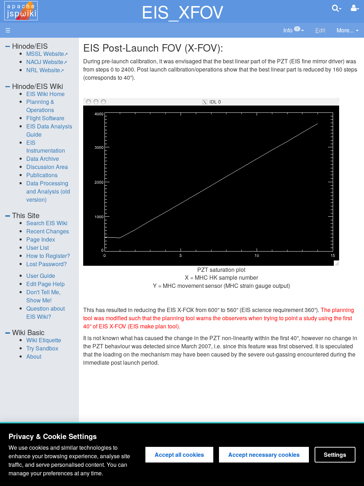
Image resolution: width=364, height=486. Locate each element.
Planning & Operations (40, 105)
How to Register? (48, 256)
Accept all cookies (179, 454)
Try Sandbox (42, 348)
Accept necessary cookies (264, 454)
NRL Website (43, 70)
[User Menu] (355, 8)
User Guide (40, 275)
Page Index (40, 239)
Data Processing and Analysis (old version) (48, 191)
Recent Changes (47, 231)
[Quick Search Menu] (336, 8)
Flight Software (45, 118)
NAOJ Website (44, 62)
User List (37, 247)
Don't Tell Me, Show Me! (43, 296)
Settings (335, 454)
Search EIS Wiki (47, 223)
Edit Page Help (45, 284)
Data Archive (42, 158)
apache (22, 10)
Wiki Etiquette (43, 340)
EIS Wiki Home (45, 94)
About (33, 356)
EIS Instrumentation (45, 146)
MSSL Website (45, 53)
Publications (42, 175)
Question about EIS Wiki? (45, 312)
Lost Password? (46, 264)
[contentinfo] (293, 30)
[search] (336, 8)
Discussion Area (47, 167)
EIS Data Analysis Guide (49, 130)
